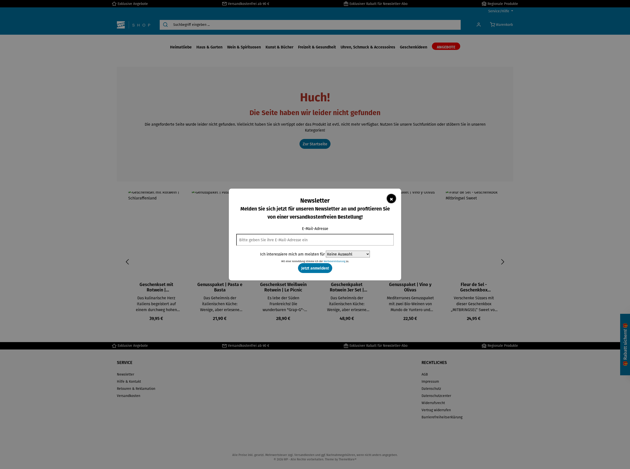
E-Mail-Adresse (315, 228)
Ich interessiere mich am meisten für (292, 254)
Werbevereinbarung (334, 261)
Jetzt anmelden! (315, 268)
